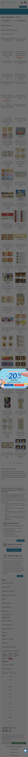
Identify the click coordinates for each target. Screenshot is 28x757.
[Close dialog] (26, 370)
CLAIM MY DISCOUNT (19, 385)
